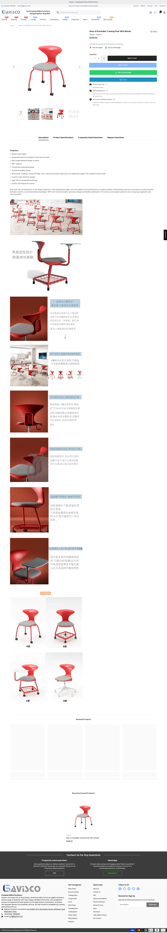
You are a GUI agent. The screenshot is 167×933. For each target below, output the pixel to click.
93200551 (13, 6)
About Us (135, 6)
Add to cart (132, 58)
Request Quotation (115, 137)
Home (12, 25)
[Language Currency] (164, 12)
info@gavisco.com (25, 6)
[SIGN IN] (151, 12)
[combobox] (80, 12)
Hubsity (99, 35)
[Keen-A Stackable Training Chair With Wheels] (83, 815)
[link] (27, 775)
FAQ (156, 6)
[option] (47, 67)
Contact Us (162, 6)
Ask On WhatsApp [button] (124, 72)
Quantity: (93, 54)
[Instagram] (124, 888)
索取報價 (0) (165, 235)
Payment (150, 6)
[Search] (78, 12)
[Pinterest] (129, 888)
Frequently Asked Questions (90, 137)
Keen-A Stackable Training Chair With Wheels (82, 838)
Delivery (143, 6)
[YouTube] (133, 888)
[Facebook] (119, 888)
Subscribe (153, 905)
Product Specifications (63, 137)
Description (43, 137)
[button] (14, 66)
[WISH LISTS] (155, 13)
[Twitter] (138, 888)
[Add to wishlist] (104, 58)
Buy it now (123, 80)
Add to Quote (123, 65)
